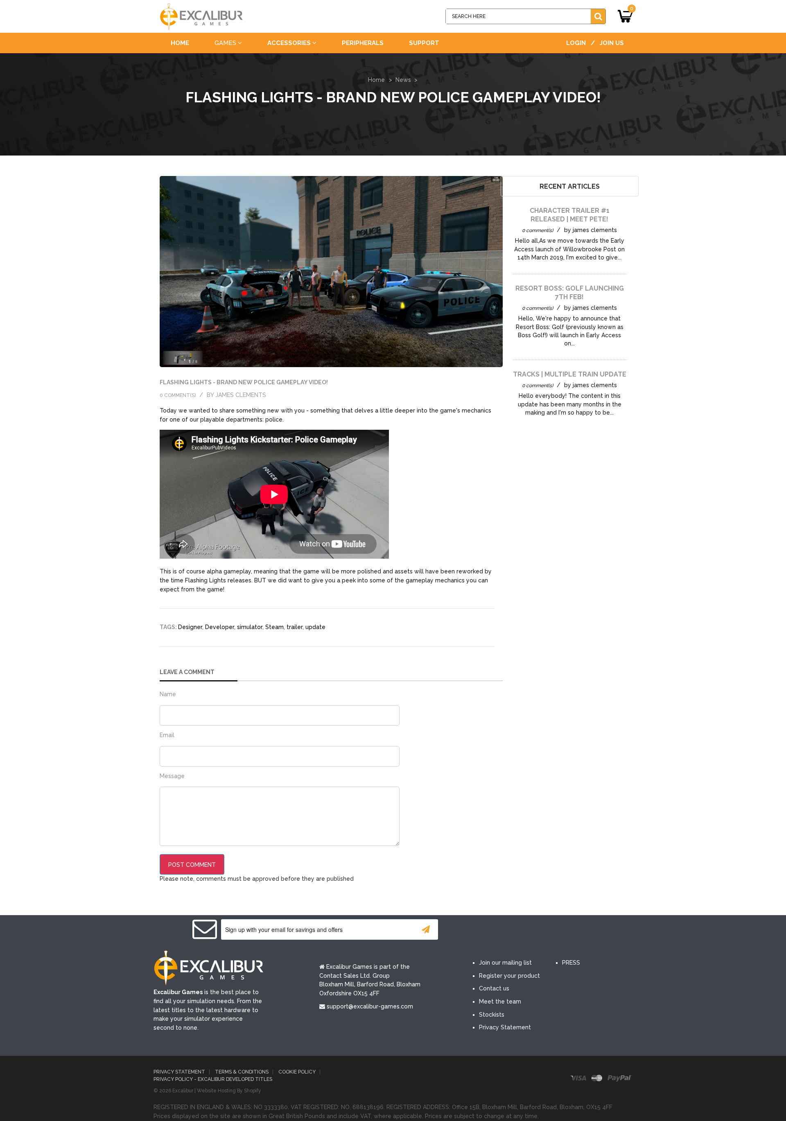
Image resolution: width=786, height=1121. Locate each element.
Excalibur (182, 1091)
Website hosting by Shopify (229, 1091)
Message (172, 776)
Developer (219, 627)
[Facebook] (482, 930)
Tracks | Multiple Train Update (569, 374)
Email (167, 735)
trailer (295, 627)
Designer (190, 627)
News (403, 80)
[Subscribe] (426, 929)
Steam (274, 627)
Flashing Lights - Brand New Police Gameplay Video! (244, 382)
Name (168, 694)
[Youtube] (531, 930)
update (315, 627)
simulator (249, 627)
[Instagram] (555, 930)
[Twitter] (506, 930)
